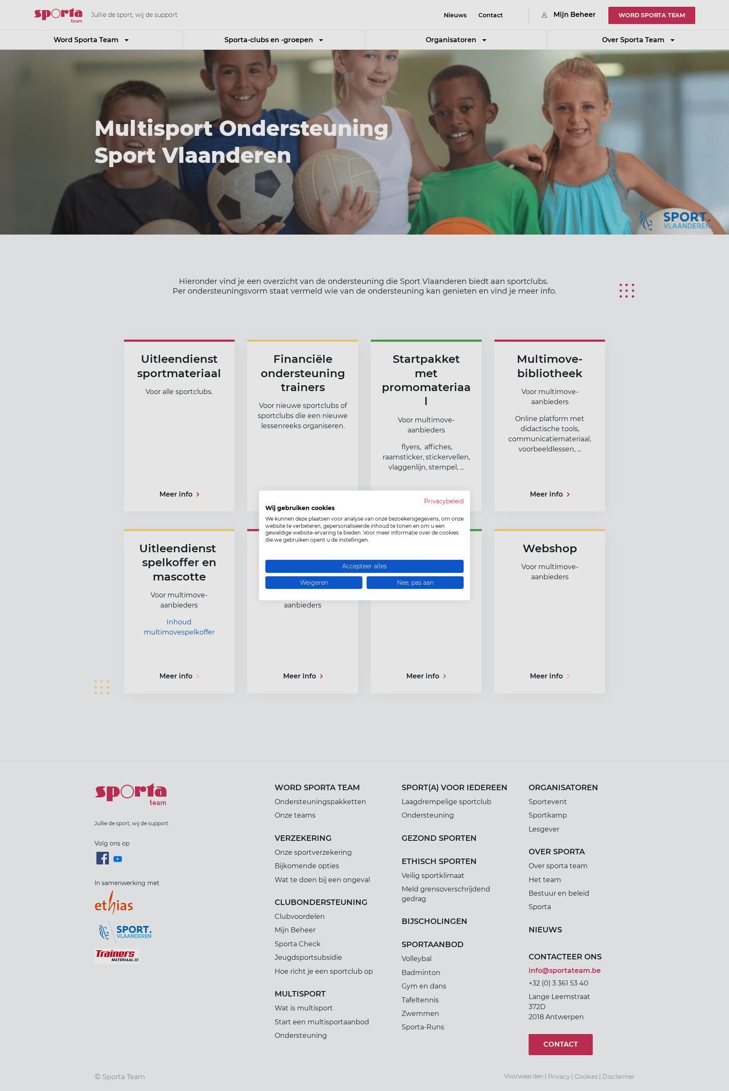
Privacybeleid (444, 501)
